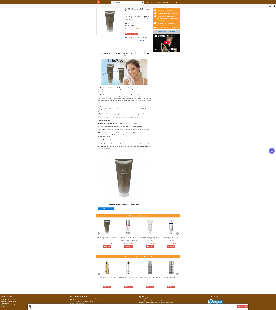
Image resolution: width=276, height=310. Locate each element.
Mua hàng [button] (107, 246)
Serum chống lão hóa (113, 6)
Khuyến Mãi (150, 6)
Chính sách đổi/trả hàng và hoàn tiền (8, 301)
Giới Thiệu (172, 6)
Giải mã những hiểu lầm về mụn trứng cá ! (148, 298)
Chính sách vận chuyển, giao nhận (8, 299)
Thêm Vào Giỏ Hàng (131, 34)
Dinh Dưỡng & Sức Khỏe (126, 6)
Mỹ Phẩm (94, 6)
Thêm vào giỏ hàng (242, 306)
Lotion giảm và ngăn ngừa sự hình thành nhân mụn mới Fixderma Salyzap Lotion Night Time (107, 239)
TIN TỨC (141, 296)
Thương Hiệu (163, 6)
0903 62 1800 (173, 2)
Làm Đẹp (144, 6)
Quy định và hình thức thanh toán (8, 298)
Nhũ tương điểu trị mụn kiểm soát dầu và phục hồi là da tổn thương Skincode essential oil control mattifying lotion (171, 239)
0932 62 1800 (157, 2)
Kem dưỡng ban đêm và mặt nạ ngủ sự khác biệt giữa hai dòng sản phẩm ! (156, 300)
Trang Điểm (102, 6)
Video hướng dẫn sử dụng (166, 31)
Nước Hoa (137, 6)
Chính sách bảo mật (5, 303)
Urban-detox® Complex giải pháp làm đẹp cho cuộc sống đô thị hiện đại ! (156, 302)
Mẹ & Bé (156, 6)
